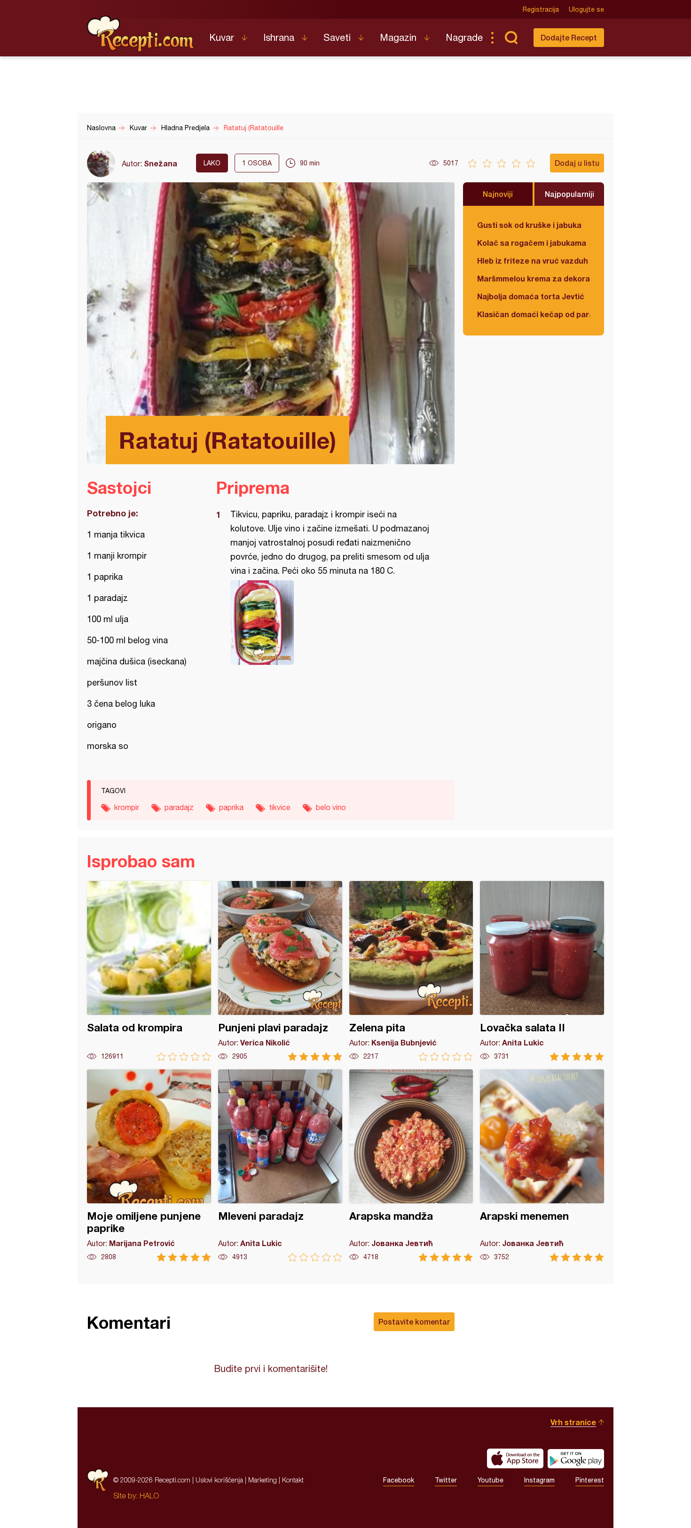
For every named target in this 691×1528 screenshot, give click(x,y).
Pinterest (589, 1480)
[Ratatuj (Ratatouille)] (330, 622)
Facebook (398, 1480)
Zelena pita (411, 971)
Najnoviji (498, 193)
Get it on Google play (576, 1458)
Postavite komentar (414, 1321)
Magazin (398, 37)
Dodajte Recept (569, 37)
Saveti (337, 37)
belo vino (331, 807)
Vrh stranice (573, 1422)
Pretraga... (511, 37)
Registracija (541, 9)
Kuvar (221, 37)
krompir (126, 807)
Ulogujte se (586, 9)
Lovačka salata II (542, 971)
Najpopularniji (569, 193)
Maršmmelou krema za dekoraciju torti (533, 278)
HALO (149, 1495)
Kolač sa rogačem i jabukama (531, 242)
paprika (231, 807)
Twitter (446, 1480)
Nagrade (464, 37)
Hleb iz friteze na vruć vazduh (532, 260)
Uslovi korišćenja (219, 1480)
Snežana (160, 163)
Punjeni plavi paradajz (280, 971)
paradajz (179, 807)
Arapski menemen (542, 1165)
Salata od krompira (149, 971)
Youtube (490, 1480)
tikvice (280, 807)
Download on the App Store (515, 1458)
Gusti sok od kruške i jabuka (529, 224)
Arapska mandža (411, 1165)
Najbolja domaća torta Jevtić (530, 296)
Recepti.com (141, 34)
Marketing (262, 1480)
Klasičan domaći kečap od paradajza (533, 314)
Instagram (539, 1480)
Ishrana (278, 37)
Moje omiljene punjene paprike (149, 1165)
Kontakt (293, 1480)
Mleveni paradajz (280, 1165)
